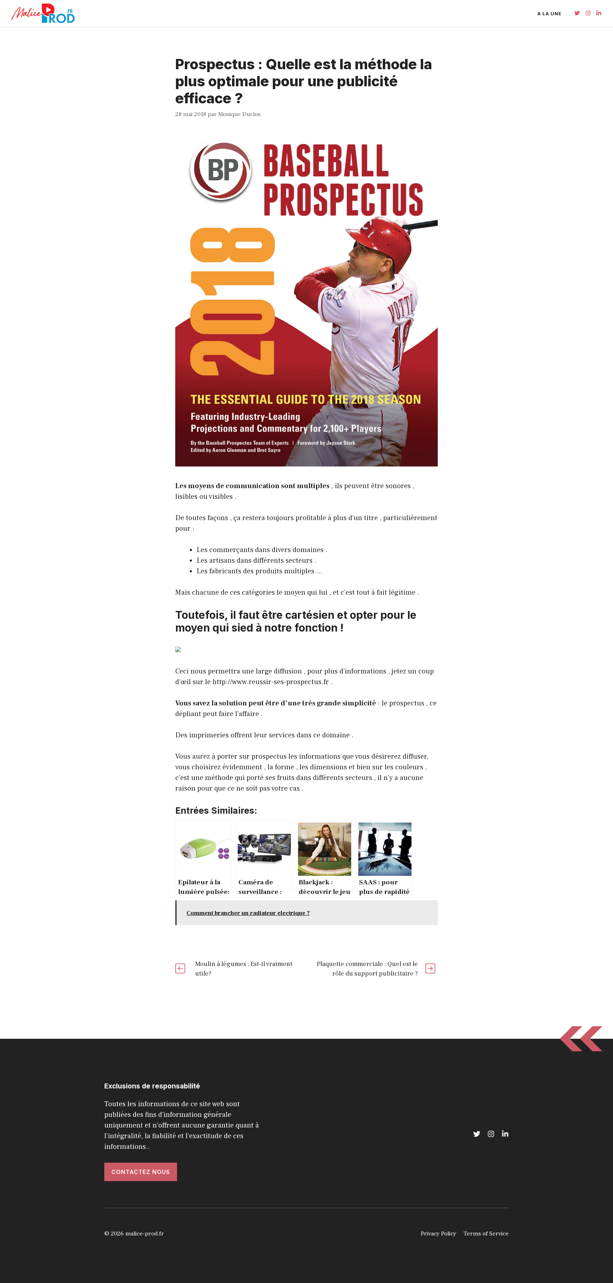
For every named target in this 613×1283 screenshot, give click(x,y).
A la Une (549, 13)
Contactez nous (140, 1171)
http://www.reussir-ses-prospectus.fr (270, 682)
